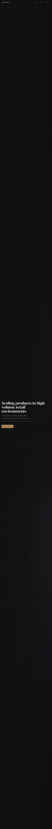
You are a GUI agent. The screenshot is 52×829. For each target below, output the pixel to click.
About (41, 2)
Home (36, 2)
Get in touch (7, 426)
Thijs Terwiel (5, 2)
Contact (48, 2)
